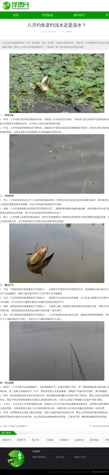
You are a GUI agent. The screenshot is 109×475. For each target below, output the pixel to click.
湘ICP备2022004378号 (100, 472)
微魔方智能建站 (39, 457)
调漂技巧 (6, 440)
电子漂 (35, 440)
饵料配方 (64, 440)
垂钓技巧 (79, 15)
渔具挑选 (94, 440)
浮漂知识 (47, 15)
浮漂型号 (21, 440)
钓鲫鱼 (50, 440)
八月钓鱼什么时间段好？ (17, 426)
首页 (16, 15)
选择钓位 (79, 440)
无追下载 (60, 457)
